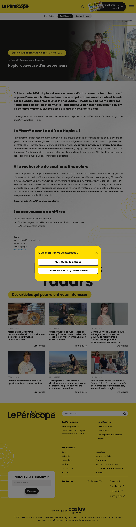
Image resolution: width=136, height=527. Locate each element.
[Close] (96, 253)
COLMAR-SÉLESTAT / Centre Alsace (68, 270)
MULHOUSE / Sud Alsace (68, 262)
